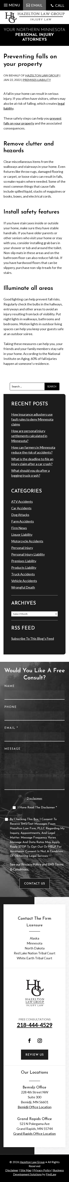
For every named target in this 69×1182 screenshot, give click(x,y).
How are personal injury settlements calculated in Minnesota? (29, 436)
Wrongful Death (23, 587)
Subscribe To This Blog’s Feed (32, 638)
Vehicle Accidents (24, 581)
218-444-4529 (34, 1025)
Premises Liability (37, 79)
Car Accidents (21, 508)
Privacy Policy (31, 864)
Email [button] (37, 5)
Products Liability (23, 568)
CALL (59, 5)
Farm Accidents (22, 521)
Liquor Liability (21, 534)
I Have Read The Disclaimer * (37, 807)
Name (9, 686)
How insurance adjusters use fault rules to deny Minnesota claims (32, 419)
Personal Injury (22, 548)
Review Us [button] (34, 1054)
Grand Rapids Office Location (34, 1134)
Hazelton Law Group (42, 75)
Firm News (19, 528)
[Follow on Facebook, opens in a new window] (29, 1040)
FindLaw (51, 1174)
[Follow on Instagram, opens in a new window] (39, 1040)
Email (11, 728)
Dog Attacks (20, 515)
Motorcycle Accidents (27, 541)
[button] (11, 4)
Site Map (25, 1170)
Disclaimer (34, 798)
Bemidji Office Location (35, 1107)
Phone (10, 707)
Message (12, 749)
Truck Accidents (23, 574)
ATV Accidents (22, 501)
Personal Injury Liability (28, 554)
